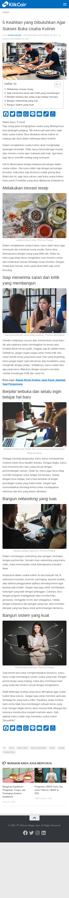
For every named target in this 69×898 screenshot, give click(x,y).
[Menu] (65, 4)
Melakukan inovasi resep (20, 89)
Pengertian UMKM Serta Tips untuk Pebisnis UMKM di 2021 (48, 790)
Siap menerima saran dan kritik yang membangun (33, 93)
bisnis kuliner (22, 748)
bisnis (11, 748)
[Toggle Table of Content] (56, 84)
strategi (61, 748)
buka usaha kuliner (38, 748)
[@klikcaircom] (25, 833)
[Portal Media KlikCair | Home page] (18, 4)
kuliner (52, 748)
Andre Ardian (14, 35)
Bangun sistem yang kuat (20, 105)
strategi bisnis (9, 752)
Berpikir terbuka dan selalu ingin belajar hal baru (32, 97)
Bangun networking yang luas (22, 100)
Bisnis (6, 12)
